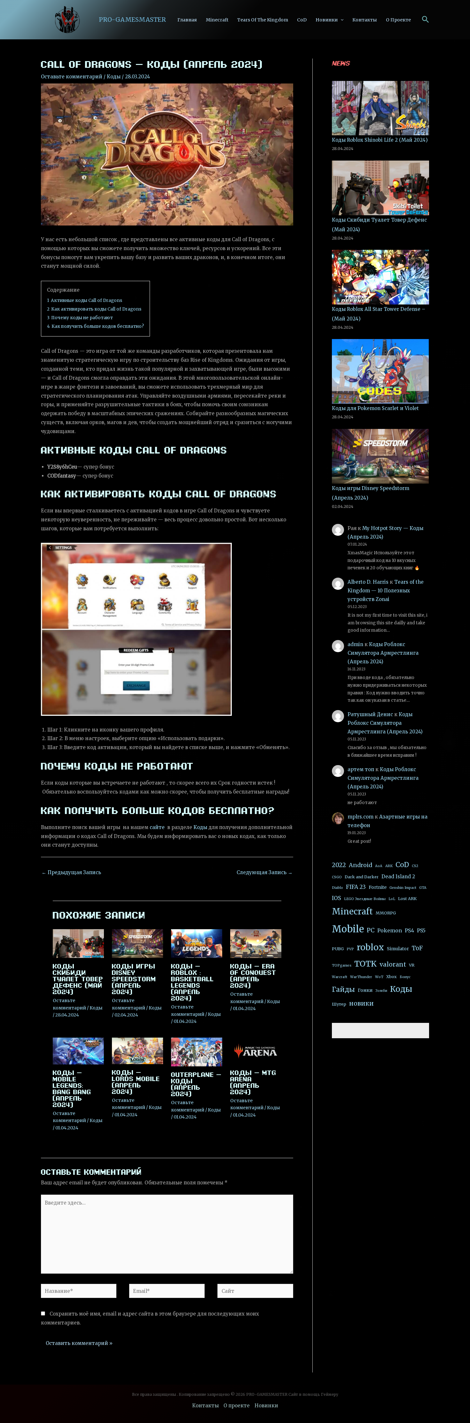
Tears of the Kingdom (262, 20)
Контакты (364, 20)
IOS (336, 898)
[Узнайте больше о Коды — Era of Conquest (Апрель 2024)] (255, 943)
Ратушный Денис (370, 714)
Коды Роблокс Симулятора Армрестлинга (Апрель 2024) (383, 653)
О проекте (398, 20)
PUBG (338, 948)
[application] (340, 20)
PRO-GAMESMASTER (132, 19)
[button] (425, 19)
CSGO (337, 877)
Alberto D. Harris (368, 582)
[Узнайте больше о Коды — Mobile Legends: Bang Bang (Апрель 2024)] (78, 1050)
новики (361, 1003)
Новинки (327, 20)
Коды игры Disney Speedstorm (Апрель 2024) (134, 978)
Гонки (365, 990)
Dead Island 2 (398, 877)
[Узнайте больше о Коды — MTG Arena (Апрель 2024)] (255, 1050)
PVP (350, 949)
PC (370, 930)
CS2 (415, 866)
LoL (391, 899)
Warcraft (339, 977)
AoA (378, 866)
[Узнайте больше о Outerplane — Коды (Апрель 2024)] (196, 1052)
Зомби (381, 991)
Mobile (348, 929)
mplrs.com (360, 817)
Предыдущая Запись (71, 872)
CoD (302, 20)
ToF (417, 948)
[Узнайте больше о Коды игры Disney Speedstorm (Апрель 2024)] (137, 943)
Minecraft (217, 20)
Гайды (343, 989)
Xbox (391, 976)
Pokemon (389, 930)
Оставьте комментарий (71, 77)
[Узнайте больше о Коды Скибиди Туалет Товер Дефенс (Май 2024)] (78, 943)
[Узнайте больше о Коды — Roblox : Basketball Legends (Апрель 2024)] (196, 943)
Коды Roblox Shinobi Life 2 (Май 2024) (380, 140)
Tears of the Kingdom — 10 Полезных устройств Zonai (386, 590)
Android (360, 865)
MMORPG (386, 913)
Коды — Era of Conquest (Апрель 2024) (253, 975)
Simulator (398, 949)
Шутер (339, 1004)
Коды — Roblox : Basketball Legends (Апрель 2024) (192, 982)
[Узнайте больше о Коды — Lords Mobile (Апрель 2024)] (137, 1050)
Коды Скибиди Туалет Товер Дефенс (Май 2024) (78, 978)
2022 (339, 865)
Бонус (405, 977)
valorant (393, 964)
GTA (423, 888)
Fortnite (378, 887)
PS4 (409, 930)
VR (411, 965)
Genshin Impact (402, 888)
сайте (157, 827)
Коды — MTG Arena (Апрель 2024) (253, 1082)
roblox (370, 947)
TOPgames (341, 965)
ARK (389, 866)
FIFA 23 (356, 886)
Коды (114, 77)
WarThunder (361, 977)
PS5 (421, 930)
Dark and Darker (362, 876)
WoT (379, 977)
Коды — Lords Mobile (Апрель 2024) (136, 1081)
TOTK (365, 964)
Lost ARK (407, 898)
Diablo (337, 888)
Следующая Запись (265, 872)
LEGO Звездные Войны (365, 899)
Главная (187, 20)
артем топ (361, 769)
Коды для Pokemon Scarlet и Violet (375, 408)
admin (355, 644)
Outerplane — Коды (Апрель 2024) (196, 1084)
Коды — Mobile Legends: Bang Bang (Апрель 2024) (72, 1088)
